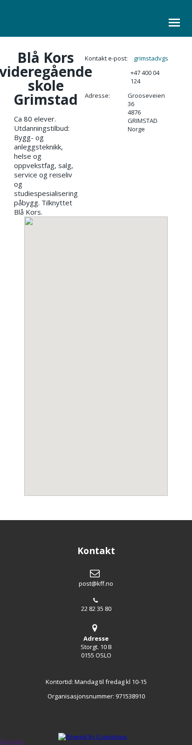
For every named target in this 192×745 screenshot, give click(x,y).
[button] (96, 350)
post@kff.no (96, 583)
